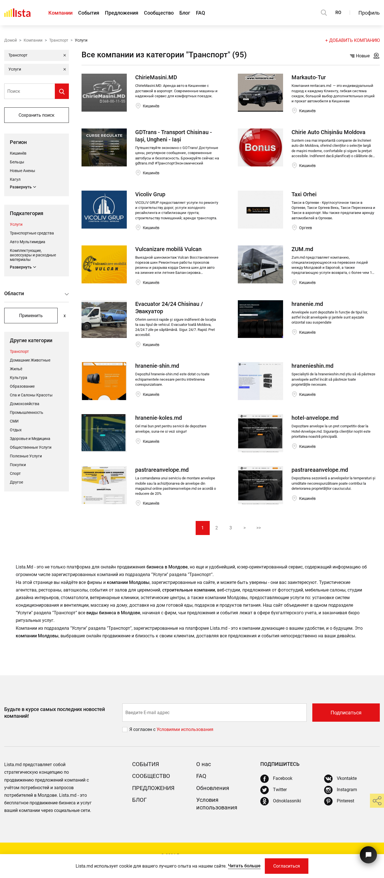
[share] (377, 801)
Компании (60, 13)
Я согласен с (143, 729)
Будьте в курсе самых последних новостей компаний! (54, 712)
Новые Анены (22, 170)
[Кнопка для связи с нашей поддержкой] (368, 854)
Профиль (369, 13)
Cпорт (15, 473)
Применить (31, 315)
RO (338, 12)
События (88, 13)
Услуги (16, 224)
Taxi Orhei (304, 194)
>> (258, 528)
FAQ (200, 13)
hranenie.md (307, 304)
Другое (16, 482)
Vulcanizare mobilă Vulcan (168, 249)
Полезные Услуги (26, 456)
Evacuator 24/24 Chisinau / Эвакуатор (169, 308)
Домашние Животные (30, 360)
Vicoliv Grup (150, 194)
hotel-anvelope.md (315, 417)
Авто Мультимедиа (27, 242)
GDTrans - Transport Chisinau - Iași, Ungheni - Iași (173, 136)
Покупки (18, 464)
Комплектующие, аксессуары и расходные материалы (33, 255)
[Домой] (17, 12)
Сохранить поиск (37, 115)
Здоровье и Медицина (30, 438)
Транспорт (58, 40)
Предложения (121, 13)
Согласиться (286, 866)
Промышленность (26, 412)
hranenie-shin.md (157, 365)
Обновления (212, 788)
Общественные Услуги (30, 447)
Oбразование (22, 386)
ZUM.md (302, 249)
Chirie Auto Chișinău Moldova (328, 132)
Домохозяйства (24, 403)
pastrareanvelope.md (162, 469)
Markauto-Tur (309, 77)
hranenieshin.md (312, 365)
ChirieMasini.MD (156, 77)
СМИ (14, 421)
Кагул (15, 179)
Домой (10, 40)
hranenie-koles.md (158, 417)
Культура (18, 377)
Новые (363, 55)
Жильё (16, 369)
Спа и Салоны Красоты (31, 395)
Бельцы (17, 162)
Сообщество (159, 13)
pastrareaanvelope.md (320, 469)
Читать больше (244, 865)
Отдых (16, 430)
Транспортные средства (32, 233)
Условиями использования (185, 729)
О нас (203, 764)
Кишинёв (18, 153)
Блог (184, 13)
